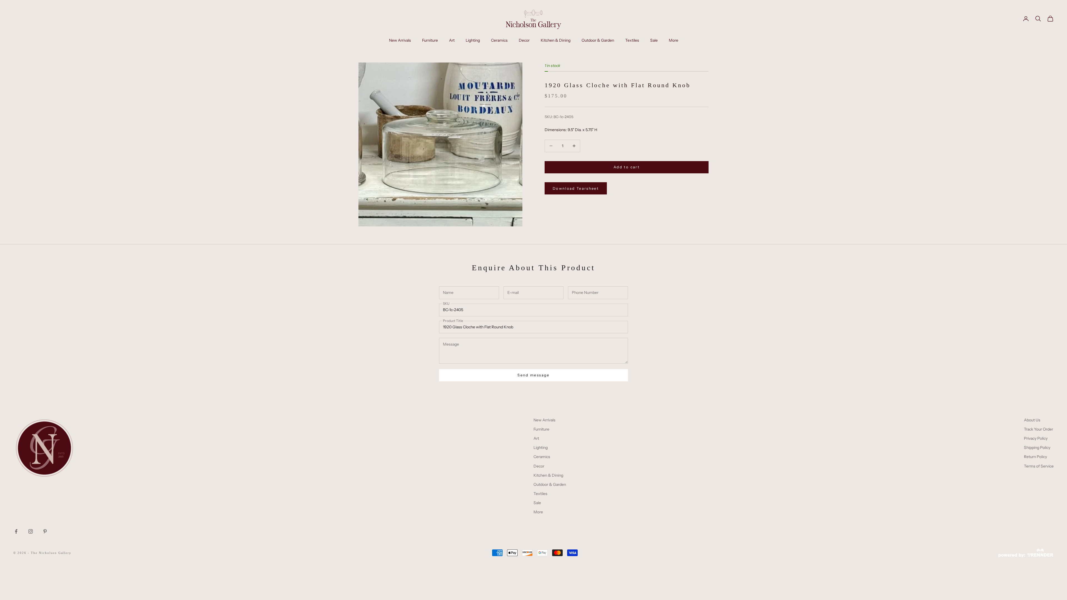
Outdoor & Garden (598, 40)
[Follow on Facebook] (16, 531)
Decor (524, 40)
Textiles (632, 40)
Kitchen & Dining (555, 40)
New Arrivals (400, 40)
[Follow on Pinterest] (45, 531)
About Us (1032, 420)
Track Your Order (1038, 429)
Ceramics (499, 40)
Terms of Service (1039, 466)
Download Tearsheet (576, 188)
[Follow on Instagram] (30, 531)
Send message (533, 375)
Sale (654, 40)
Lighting (473, 40)
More (673, 40)
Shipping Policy (1037, 447)
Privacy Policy (1036, 438)
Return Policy (1035, 456)
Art (452, 40)
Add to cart (627, 167)
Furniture (430, 40)
